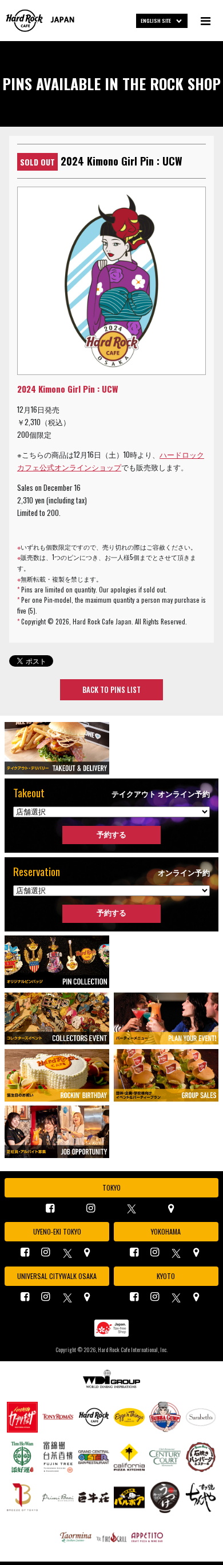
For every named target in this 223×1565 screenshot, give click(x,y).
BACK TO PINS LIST (111, 689)
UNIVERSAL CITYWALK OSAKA (57, 1276)
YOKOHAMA (166, 1231)
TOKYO (111, 1187)
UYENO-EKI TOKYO (57, 1231)
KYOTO (166, 1276)
